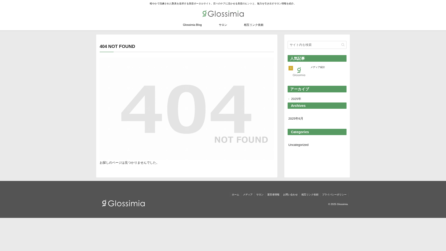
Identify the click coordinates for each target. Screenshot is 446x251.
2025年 (296, 99)
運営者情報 (273, 194)
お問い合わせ (290, 194)
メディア (248, 194)
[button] (343, 45)
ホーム (235, 194)
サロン (260, 194)
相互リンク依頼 (309, 194)
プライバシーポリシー (334, 194)
